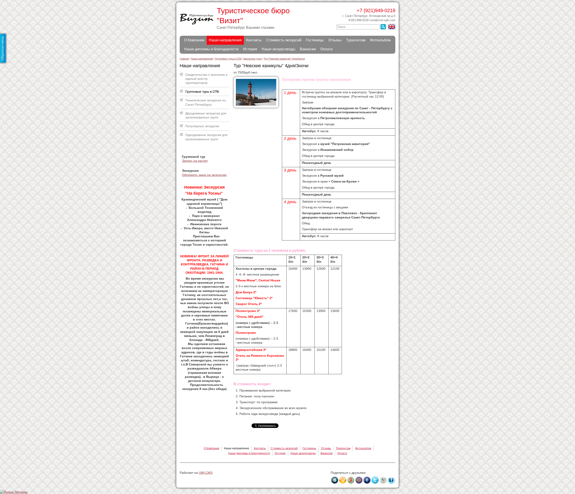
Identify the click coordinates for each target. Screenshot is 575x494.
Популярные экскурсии (202, 126)
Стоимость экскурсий (283, 40)
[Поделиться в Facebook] (367, 480)
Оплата (326, 49)
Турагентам (355, 40)
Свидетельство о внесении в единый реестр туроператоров (206, 79)
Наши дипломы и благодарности (211, 49)
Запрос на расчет (195, 160)
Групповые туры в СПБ (202, 91)
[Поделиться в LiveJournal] (383, 480)
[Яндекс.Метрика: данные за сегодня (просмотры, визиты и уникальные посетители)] (14, 492)
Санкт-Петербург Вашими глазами (245, 27)
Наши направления (225, 40)
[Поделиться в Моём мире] (359, 480)
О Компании (194, 40)
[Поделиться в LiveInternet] (391, 480)
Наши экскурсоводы (278, 49)
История (250, 49)
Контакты (254, 40)
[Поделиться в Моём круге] (350, 480)
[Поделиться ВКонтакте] (334, 480)
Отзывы (335, 40)
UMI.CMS (205, 472)
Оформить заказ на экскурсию (204, 175)
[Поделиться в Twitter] (375, 480)
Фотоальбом (380, 40)
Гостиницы (315, 40)
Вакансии (308, 49)
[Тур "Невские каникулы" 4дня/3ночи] (258, 108)
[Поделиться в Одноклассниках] (342, 480)
